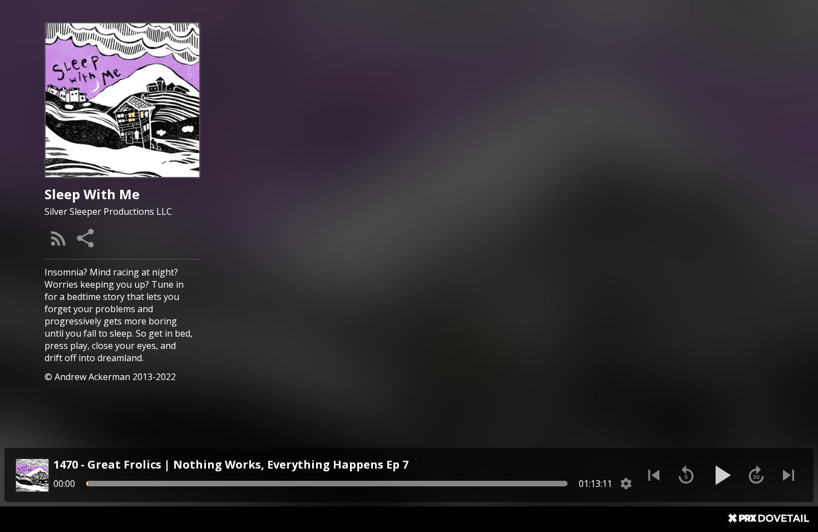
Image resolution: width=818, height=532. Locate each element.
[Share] (86, 238)
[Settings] (626, 483)
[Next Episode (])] (788, 475)
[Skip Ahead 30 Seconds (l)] (756, 475)
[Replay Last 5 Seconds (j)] (686, 475)
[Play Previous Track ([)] (654, 475)
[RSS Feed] (58, 238)
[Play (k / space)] (721, 475)
